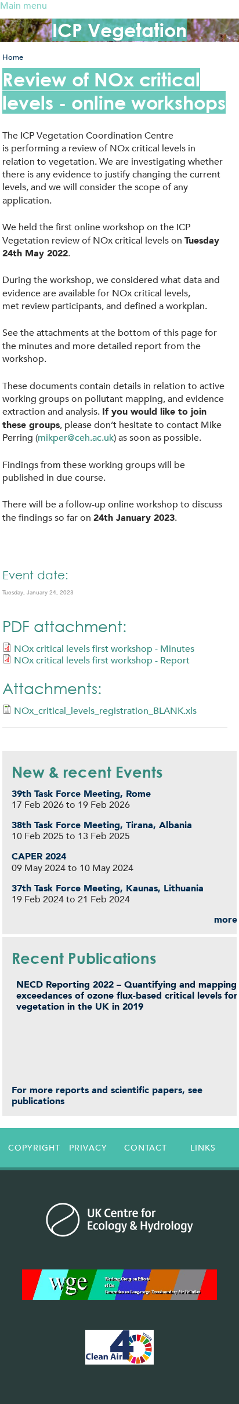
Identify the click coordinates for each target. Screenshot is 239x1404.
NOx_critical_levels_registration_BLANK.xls (105, 711)
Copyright (34, 1147)
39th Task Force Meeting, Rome (81, 793)
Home (12, 57)
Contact (145, 1147)
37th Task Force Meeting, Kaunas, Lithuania (108, 888)
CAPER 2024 (39, 856)
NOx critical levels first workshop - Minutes (104, 649)
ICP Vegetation (119, 30)
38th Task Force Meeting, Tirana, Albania (102, 824)
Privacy (88, 1147)
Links (203, 1147)
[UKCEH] (119, 1219)
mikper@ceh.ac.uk (76, 437)
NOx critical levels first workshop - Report (102, 660)
